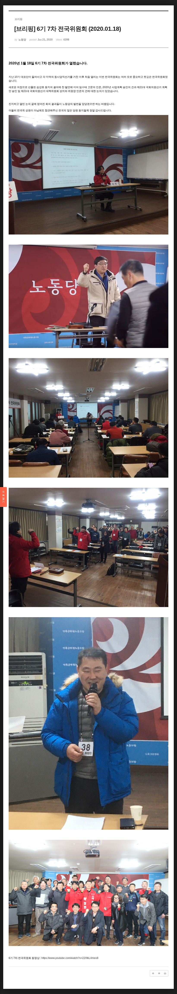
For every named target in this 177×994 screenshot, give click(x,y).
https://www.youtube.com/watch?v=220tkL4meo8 (69, 958)
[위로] (153, 973)
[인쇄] (165, 973)
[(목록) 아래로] (159, 973)
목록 (3, 497)
